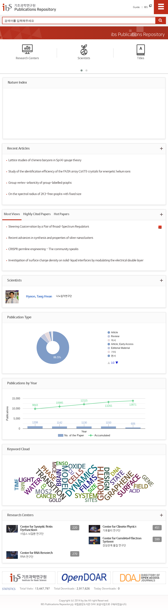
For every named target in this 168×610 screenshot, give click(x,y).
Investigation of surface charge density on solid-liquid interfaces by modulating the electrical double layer (75, 260)
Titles (140, 58)
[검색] (160, 20)
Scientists (84, 58)
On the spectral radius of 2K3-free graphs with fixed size (44, 194)
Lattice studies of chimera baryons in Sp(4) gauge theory (44, 160)
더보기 (161, 148)
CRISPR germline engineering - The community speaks (43, 249)
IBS (146, 7)
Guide (136, 7)
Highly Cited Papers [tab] (37, 214)
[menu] (161, 7)
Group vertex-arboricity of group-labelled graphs (40, 182)
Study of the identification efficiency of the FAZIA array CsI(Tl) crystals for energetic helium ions (69, 171)
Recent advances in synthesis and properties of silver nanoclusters (50, 237)
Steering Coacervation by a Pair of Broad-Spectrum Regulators (48, 226)
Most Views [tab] (12, 214)
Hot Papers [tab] (61, 214)
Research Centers (27, 58)
